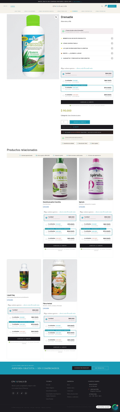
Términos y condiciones (72, 396)
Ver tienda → (77, 1)
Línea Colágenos (29, 11)
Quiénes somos (70, 387)
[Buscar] (102, 6)
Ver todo (18, 11)
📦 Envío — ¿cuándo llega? (87, 53)
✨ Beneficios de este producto (87, 38)
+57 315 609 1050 (93, 386)
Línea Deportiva (86, 11)
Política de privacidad (72, 394)
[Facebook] (17, 393)
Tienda (12, 6)
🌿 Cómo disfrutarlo (87, 43)
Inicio (5, 6)
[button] (56, 17)
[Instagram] (13, 393)
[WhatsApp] (25, 393)
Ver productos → (100, 368)
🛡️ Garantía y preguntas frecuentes (87, 58)
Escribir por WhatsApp (82, 367)
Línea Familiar (62, 11)
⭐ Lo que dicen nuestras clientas (87, 48)
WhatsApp (112, 6)
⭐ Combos (74, 11)
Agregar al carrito (87, 102)
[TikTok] (21, 393)
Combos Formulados (51, 396)
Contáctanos (70, 390)
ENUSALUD (60, 6)
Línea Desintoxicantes (46, 11)
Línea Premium (100, 11)
